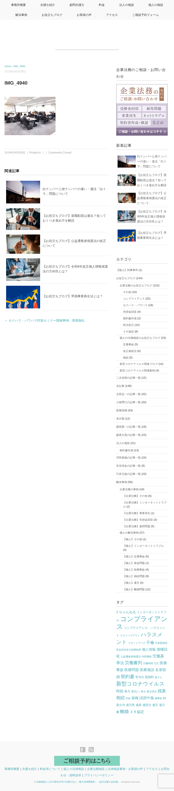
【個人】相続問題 (134, 576)
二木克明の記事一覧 (128, 377)
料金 (102, 5)
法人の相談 (126, 5)
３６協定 (128, 331)
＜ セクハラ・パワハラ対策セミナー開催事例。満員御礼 (45, 320)
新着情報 (121, 410)
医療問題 (131, 670)
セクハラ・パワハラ (135, 305)
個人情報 (149, 649)
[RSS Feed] (91, 750)
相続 (125, 357)
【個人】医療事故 (134, 569)
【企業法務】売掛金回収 (138, 519)
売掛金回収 (130, 311)
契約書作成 (130, 318)
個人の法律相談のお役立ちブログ (140, 337)
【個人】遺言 (131, 582)
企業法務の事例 (129, 489)
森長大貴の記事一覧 (128, 435)
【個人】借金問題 (134, 563)
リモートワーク (136, 643)
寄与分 (139, 677)
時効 (119, 691)
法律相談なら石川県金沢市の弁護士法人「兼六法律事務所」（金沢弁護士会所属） (78, 782)
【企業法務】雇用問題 (136, 526)
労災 (156, 663)
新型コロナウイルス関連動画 (137, 370)
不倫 (150, 642)
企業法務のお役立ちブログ (136, 285)
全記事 (120, 386)
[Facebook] (84, 750)
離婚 (124, 711)
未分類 (120, 418)
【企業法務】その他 (135, 496)
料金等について (50, 769)
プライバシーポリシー (99, 775)
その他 (127, 292)
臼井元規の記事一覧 (128, 474)
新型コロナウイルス (140, 684)
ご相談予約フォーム (145, 15)
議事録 (158, 698)
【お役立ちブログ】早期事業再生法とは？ (73, 296)
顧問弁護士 (77, 5)
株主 (143, 691)
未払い (135, 691)
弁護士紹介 (47, 5)
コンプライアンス (134, 298)
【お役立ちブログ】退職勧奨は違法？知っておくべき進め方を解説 (152, 180)
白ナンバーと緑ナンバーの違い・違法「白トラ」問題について (152, 161)
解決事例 (21, 15)
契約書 (127, 676)
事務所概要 (18, 5)
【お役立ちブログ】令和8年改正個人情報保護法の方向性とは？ (152, 216)
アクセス (112, 15)
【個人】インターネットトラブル (143, 545)
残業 (162, 691)
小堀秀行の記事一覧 (128, 402)
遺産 (139, 705)
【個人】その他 (132, 539)
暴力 (127, 691)
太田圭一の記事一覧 (128, 394)
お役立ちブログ (52, 15)
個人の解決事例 (129, 532)
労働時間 (148, 663)
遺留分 (147, 705)
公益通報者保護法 (131, 656)
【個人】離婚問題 (134, 589)
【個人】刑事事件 (127, 270)
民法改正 (128, 325)
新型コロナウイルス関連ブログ (139, 364)
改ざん (158, 677)
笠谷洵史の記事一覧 (128, 465)
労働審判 (133, 662)
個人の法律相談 (73, 769)
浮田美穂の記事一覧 (128, 457)
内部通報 (147, 656)
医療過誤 (147, 670)
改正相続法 (130, 351)
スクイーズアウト (130, 635)
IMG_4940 (19, 66)
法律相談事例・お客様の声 (125, 769)
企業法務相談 (96, 769)
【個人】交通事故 (134, 556)
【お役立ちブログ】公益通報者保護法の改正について (152, 198)
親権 (135, 698)
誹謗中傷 (146, 698)
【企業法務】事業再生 (136, 513)
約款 (128, 698)
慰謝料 (149, 677)
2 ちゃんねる (126, 612)
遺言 (155, 705)
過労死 (130, 705)
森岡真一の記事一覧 (128, 426)
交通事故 (128, 344)
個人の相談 (155, 5)
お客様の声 (84, 15)
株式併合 (152, 691)
